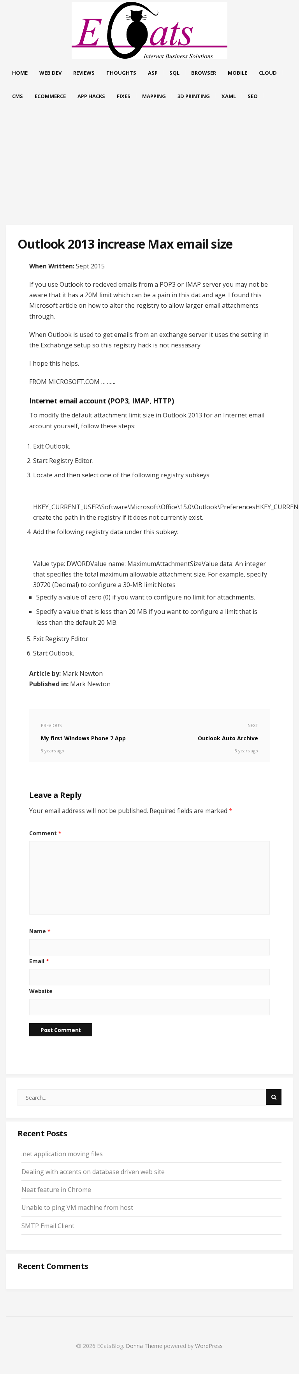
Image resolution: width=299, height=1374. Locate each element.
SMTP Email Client (47, 1226)
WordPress (209, 1345)
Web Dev (50, 72)
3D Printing (194, 96)
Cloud (268, 72)
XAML (229, 96)
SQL (174, 72)
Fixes (123, 96)
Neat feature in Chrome (56, 1189)
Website (41, 991)
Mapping (154, 96)
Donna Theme (145, 1345)
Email (39, 961)
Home (20, 72)
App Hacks (91, 96)
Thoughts (121, 72)
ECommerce (50, 96)
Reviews (84, 72)
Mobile (237, 72)
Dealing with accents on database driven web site (93, 1171)
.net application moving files (62, 1154)
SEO (253, 96)
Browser (203, 72)
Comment (45, 833)
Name (40, 931)
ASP (153, 72)
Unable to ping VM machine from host (77, 1207)
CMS (17, 96)
